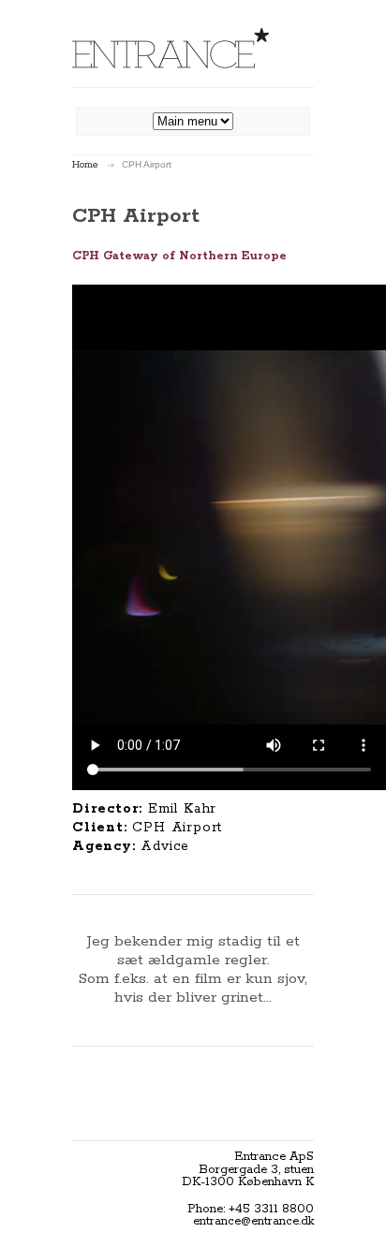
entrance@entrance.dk (253, 1221)
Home (85, 164)
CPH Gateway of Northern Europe (179, 256)
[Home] (170, 48)
